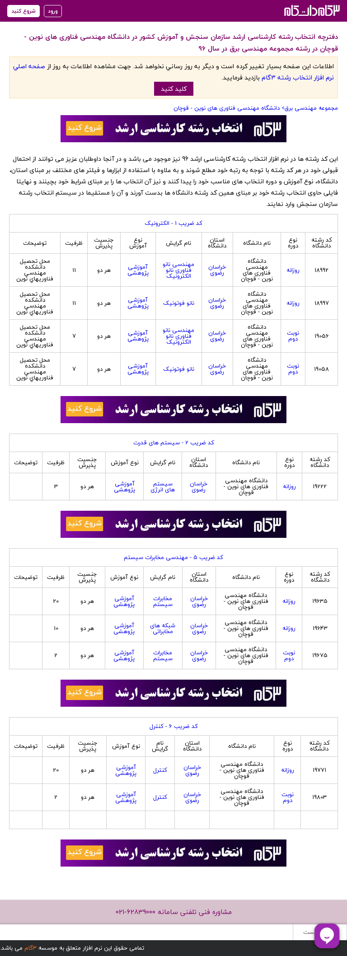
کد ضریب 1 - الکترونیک (173, 223)
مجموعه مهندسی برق (311, 108)
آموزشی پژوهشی (138, 270)
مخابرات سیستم (163, 601)
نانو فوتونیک (178, 303)
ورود (53, 11)
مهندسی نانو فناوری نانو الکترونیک (178, 270)
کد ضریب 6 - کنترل (174, 726)
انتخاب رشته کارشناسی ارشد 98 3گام (311, 10)
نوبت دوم (293, 336)
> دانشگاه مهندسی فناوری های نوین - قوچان (229, 108)
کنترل (160, 770)
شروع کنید (23, 11)
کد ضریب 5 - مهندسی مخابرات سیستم (173, 557)
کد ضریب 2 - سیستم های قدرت (173, 443)
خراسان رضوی (217, 270)
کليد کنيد (174, 88)
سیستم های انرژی (162, 486)
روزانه (293, 270)
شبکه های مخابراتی (162, 628)
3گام (30, 948)
